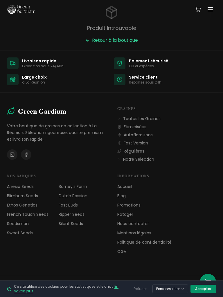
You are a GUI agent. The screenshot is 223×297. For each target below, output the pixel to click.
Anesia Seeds (20, 186)
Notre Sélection (138, 159)
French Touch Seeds (27, 214)
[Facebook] (26, 154)
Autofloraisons (138, 135)
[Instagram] (12, 154)
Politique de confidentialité (144, 242)
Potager (125, 214)
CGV (121, 251)
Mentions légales (134, 233)
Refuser (140, 288)
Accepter (203, 288)
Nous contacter (133, 224)
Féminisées (135, 127)
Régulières (134, 151)
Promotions (129, 205)
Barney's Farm (73, 186)
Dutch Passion (73, 196)
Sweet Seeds (20, 233)
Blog (121, 196)
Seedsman (18, 224)
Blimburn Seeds (22, 196)
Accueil (124, 186)
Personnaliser (168, 288)
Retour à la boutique (115, 40)
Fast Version (136, 143)
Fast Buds (68, 205)
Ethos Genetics (22, 205)
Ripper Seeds (71, 214)
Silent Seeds (71, 224)
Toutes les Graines (142, 119)
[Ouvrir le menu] (210, 9)
